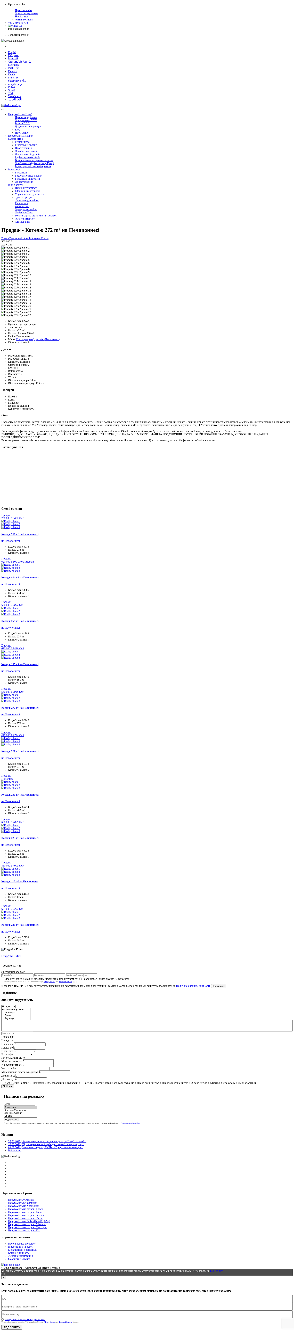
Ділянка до (7, 1079)
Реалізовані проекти (26, 144)
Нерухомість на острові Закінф (26, 1215)
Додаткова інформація (28, 126)
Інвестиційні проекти (27, 178)
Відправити (218, 986)
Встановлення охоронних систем (34, 160)
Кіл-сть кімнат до (11, 1061)
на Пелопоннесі (10, 540)
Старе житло (199, 1082)
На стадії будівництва (175, 1082)
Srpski (11, 90)
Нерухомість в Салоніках (22, 1202)
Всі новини (14, 1150)
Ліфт (7, 1082)
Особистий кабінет (19, 1258)
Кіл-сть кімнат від (11, 1057)
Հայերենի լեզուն (19, 61)
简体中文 (13, 68)
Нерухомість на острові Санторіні (27, 1227)
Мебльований (56, 1082)
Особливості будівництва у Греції (34, 163)
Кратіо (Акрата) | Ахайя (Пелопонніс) (38, 339)
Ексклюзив (21, 203)
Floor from (7, 1051)
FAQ (17, 129)
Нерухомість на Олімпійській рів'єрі (29, 1221)
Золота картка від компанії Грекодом (36, 215)
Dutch (11, 74)
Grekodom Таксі (24, 212)
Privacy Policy (49, 981)
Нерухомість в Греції (20, 114)
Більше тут (216, 1270)
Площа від (7, 1044)
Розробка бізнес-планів (28, 175)
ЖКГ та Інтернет (25, 218)
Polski (11, 87)
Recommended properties (22, 1243)
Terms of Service (65, 981)
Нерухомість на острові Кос (24, 1230)
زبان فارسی (15, 84)
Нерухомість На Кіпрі (20, 135)
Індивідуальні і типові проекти (33, 166)
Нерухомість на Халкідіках (23, 1205)
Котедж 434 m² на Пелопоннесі (19, 577)
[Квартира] (16, 1012)
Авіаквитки (22, 206)
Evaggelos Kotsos (11, 956)
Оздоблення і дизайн (27, 151)
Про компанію (23, 10)
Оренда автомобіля (26, 209)
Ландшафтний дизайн (27, 154)
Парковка (38, 1082)
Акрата (36, 238)
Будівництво (15, 138)
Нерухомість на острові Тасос (25, 1218)
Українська (14, 96)
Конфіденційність (18, 1252)
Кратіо (44, 238)
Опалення (74, 1082)
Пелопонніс (16, 238)
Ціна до (5, 1040)
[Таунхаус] (16, 1018)
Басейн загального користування (115, 1082)
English (12, 52)
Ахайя (28, 238)
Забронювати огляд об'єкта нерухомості (106, 978)
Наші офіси (21, 16)
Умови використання (20, 1255)
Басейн (88, 1082)
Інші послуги (15, 184)
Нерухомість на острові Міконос (27, 1224)
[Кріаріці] (20, 1116)
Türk (10, 93)
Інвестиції (14, 169)
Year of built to (9, 1068)
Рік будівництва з (11, 1064)
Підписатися (11, 1119)
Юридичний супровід (27, 191)
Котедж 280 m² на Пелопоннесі (19, 924)
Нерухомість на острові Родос (25, 1212)
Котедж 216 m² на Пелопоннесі (19, 534)
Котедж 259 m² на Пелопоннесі (19, 621)
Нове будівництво (148, 1082)
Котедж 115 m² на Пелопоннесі (19, 881)
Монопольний (247, 1082)
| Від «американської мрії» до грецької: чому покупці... (46, 1144)
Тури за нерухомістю (27, 200)
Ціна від (6, 1036)
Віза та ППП (22, 123)
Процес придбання (26, 117)
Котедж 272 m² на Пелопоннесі (19, 707)
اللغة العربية (15, 99)
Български (14, 64)
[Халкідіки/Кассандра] (20, 1110)
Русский (13, 58)
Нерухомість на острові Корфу (25, 1209)
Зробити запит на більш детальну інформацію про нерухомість (41, 978)
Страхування (22, 221)
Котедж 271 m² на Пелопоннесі (19, 751)
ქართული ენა (17, 80)
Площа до (7, 1047)
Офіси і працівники (26, 13)
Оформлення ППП (26, 120)
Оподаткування (24, 181)
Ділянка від (8, 1075)
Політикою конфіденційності (193, 985)
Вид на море (21, 1082)
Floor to (5, 1054)
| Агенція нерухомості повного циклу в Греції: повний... (47, 1141)
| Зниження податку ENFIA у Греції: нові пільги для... (45, 1147)
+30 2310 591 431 (18, 22)
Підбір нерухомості (26, 187)
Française (13, 77)
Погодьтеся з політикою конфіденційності (25, 1319)
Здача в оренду (23, 197)
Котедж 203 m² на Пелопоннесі (19, 794)
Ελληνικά (13, 55)
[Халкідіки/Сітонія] (20, 1113)
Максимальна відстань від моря (19, 1072)
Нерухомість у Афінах (21, 1199)
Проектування (23, 148)
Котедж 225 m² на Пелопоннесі (19, 838)
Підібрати (7, 1086)
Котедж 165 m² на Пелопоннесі (19, 664)
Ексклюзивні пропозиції (22, 1249)
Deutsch (12, 71)
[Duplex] (16, 1015)
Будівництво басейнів (27, 157)
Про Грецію (22, 132)
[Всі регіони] (20, 1107)
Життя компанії (24, 19)
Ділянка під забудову (223, 1082)
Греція (5, 238)
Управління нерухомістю (29, 194)
